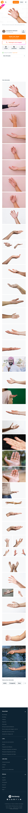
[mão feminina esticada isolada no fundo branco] (8, 639)
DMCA (3, 791)
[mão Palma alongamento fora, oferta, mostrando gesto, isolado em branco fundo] (8, 252)
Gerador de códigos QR (7, 780)
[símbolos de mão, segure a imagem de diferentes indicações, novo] (13, 667)
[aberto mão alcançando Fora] (13, 388)
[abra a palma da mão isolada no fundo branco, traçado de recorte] (7, 244)
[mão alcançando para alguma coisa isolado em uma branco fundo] (8, 511)
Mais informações (6, 55)
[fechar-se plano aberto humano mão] (13, 450)
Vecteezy (4, 763)
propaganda (12, 729)
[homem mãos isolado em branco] (8, 589)
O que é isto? (15, 52)
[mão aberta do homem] (13, 466)
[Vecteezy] (2, 2)
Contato (4, 811)
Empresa (4, 768)
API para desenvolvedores (8, 773)
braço (19, 729)
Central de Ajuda (6, 808)
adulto (4, 729)
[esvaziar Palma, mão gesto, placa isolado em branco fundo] (13, 420)
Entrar (21, 2)
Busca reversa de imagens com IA (10, 775)
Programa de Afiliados (7, 793)
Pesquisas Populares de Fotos (9, 798)
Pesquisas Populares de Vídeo (9, 800)
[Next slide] (22, 729)
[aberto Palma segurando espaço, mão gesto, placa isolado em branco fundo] (13, 531)
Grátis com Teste (14, 37)
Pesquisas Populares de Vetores (9, 795)
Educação (4, 770)
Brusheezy (4, 761)
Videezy (4, 765)
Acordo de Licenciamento (8, 788)
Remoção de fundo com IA (8, 778)
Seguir (23, 32)
